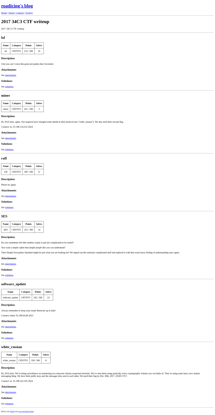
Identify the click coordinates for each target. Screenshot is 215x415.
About (11, 13)
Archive (29, 13)
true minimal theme (26, 411)
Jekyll (12, 411)
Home (4, 13)
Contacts (20, 13)
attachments (10, 75)
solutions (9, 86)
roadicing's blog (17, 5)
